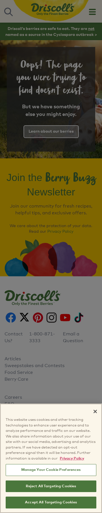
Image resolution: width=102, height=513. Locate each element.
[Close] (95, 411)
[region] (51, 458)
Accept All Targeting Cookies (51, 502)
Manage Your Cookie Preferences (51, 470)
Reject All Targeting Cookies (51, 486)
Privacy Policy (72, 458)
